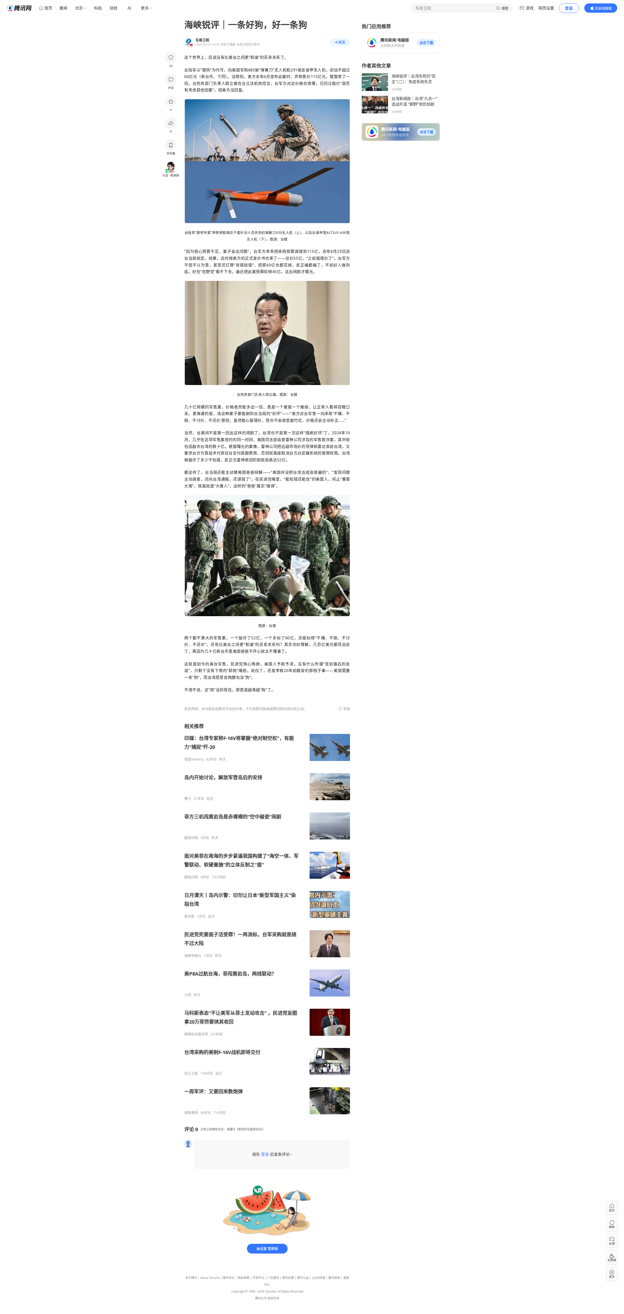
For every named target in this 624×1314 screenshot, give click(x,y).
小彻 (187, 995)
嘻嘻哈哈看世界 (196, 1034)
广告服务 (273, 1278)
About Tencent (210, 1278)
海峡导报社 (192, 955)
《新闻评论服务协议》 (250, 1129)
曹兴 (187, 798)
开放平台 (258, 1278)
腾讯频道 (334, 1278)
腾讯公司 (261, 1298)
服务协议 (228, 1278)
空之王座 (191, 1073)
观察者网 (191, 1112)
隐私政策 (243, 1278)
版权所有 (273, 1298)
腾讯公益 (303, 1278)
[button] (426, 42)
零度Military (194, 759)
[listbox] (267, 918)
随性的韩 (191, 838)
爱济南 (189, 916)
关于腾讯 (191, 1278)
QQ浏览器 (318, 1278)
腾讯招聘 (288, 1278)
